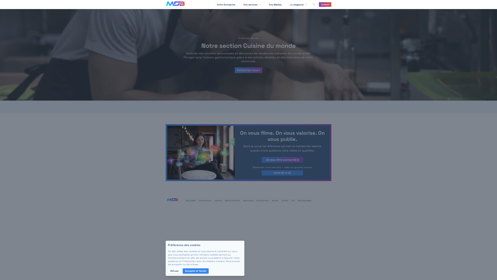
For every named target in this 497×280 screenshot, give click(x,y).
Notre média (191, 200)
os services (250, 4)
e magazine (297, 4)
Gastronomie (248, 200)
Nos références (205, 200)
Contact (325, 4)
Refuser (174, 270)
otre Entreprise (226, 4)
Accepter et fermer (195, 270)
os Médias (275, 4)
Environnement (263, 200)
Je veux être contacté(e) (282, 160)
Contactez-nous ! (248, 70)
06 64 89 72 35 (282, 172)
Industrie (218, 200)
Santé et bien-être (232, 200)
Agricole (275, 200)
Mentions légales (304, 200)
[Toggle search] (314, 4)
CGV (293, 200)
